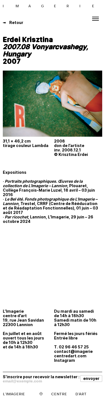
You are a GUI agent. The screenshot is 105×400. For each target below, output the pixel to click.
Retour (15, 22)
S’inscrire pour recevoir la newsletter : (41, 376)
